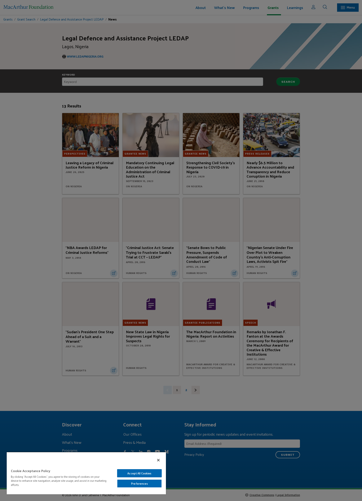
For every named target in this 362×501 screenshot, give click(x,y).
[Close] (158, 460)
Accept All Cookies (139, 473)
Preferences (139, 483)
